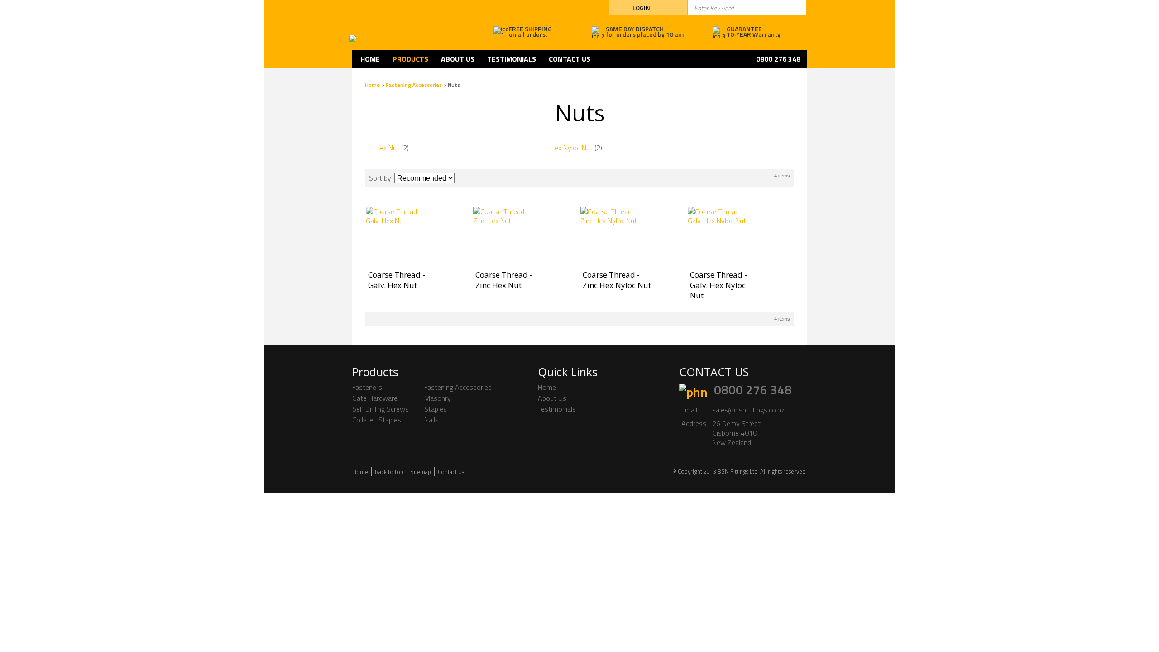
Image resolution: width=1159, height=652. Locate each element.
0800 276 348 (753, 389)
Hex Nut (387, 147)
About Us (457, 58)
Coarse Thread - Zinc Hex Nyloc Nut (617, 279)
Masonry (437, 398)
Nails (431, 419)
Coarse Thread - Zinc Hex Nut (503, 279)
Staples (435, 408)
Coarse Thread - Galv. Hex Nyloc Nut (718, 285)
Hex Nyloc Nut (571, 147)
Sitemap (420, 471)
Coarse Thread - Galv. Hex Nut (396, 279)
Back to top (389, 471)
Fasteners (367, 387)
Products (410, 58)
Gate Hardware (375, 398)
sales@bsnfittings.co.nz (748, 409)
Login (641, 7)
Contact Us (569, 58)
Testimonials (511, 58)
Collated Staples (376, 419)
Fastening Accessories (414, 85)
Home (370, 58)
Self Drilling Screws (380, 408)
